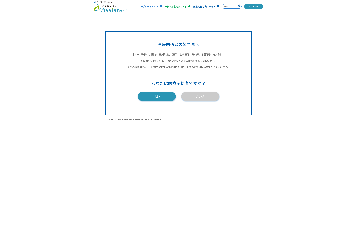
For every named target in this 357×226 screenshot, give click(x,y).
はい (156, 96)
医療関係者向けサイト (204, 6)
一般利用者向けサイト (176, 6)
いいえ (200, 96)
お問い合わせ (254, 6)
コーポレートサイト (148, 6)
